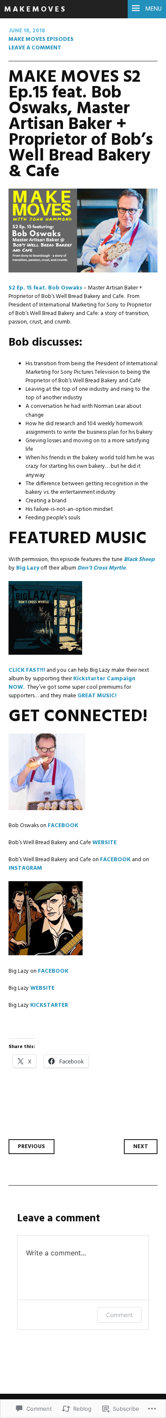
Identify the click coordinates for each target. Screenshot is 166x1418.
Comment (119, 1314)
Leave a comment (35, 47)
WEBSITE (104, 842)
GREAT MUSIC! (97, 695)
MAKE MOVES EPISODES (41, 39)
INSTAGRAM (25, 868)
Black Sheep (139, 559)
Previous (31, 1146)
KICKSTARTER (49, 1005)
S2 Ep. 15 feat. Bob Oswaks (45, 288)
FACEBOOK (64, 825)
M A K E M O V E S (34, 9)
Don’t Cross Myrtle (101, 568)
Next (140, 1146)
